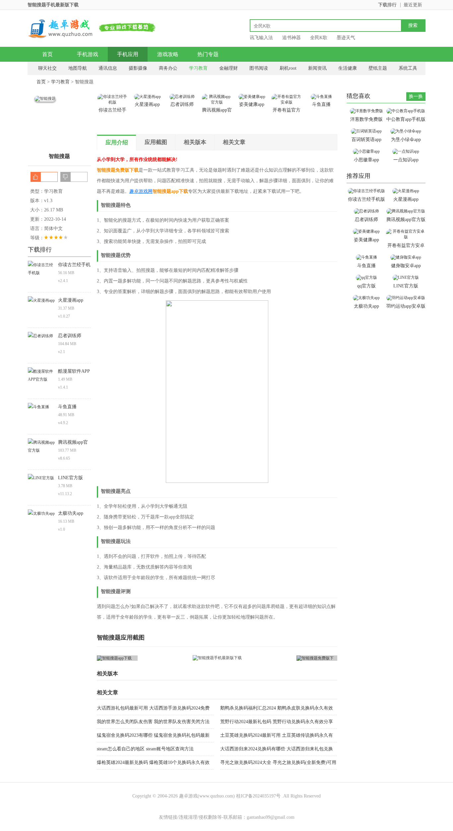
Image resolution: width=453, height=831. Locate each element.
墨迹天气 (346, 37)
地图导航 (77, 68)
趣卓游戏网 (141, 191)
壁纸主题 (377, 68)
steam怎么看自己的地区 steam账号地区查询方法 (145, 748)
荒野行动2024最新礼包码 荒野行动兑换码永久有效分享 (276, 721)
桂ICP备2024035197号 (258, 795)
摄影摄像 (138, 68)
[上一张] (157, 658)
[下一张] (277, 658)
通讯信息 (107, 68)
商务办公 (168, 68)
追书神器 (291, 37)
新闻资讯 (317, 68)
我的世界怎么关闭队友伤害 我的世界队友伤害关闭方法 (153, 721)
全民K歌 (318, 37)
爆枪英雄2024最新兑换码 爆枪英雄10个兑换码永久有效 (153, 762)
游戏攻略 (167, 54)
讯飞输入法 (261, 37)
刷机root (288, 68)
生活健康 (347, 68)
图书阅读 (258, 68)
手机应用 (127, 54)
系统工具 (408, 68)
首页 (47, 54)
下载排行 (387, 4)
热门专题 (208, 54)
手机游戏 (87, 54)
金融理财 (228, 68)
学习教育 (198, 68)
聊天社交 (47, 68)
